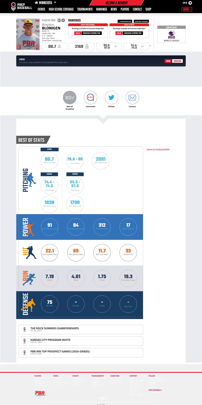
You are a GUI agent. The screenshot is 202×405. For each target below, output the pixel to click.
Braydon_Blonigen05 (142, 21)
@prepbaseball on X (156, 378)
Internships (134, 390)
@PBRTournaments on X (158, 381)
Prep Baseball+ (116, 378)
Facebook (152, 388)
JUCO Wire (57, 385)
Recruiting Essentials (61, 383)
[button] (70, 100)
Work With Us (135, 388)
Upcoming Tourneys (99, 378)
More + (187, 9)
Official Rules (96, 385)
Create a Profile (40, 378)
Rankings (101, 9)
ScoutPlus (114, 383)
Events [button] (41, 9)
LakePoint (95, 381)
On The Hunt (58, 378)
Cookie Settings (155, 392)
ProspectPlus (115, 381)
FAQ (131, 392)
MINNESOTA (46, 3)
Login (168, 61)
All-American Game (79, 381)
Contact (137, 9)
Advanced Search (41, 385)
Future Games (77, 383)
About (132, 378)
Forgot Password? (137, 381)
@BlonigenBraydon (125, 21)
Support (133, 376)
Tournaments (85, 9)
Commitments (39, 383)
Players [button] (125, 9)
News (114, 9)
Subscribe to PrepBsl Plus (91, 33)
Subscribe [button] (114, 376)
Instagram (153, 383)
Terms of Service (136, 395)
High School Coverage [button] (61, 9)
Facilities (94, 383)
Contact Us (134, 383)
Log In (185, 3)
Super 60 (75, 385)
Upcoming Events (79, 378)
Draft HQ (57, 381)
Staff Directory (136, 385)
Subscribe (177, 61)
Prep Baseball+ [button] (155, 390)
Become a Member (116, 3)
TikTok (151, 385)
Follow (152, 376)
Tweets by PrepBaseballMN (158, 149)
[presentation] (150, 46)
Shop (148, 9)
